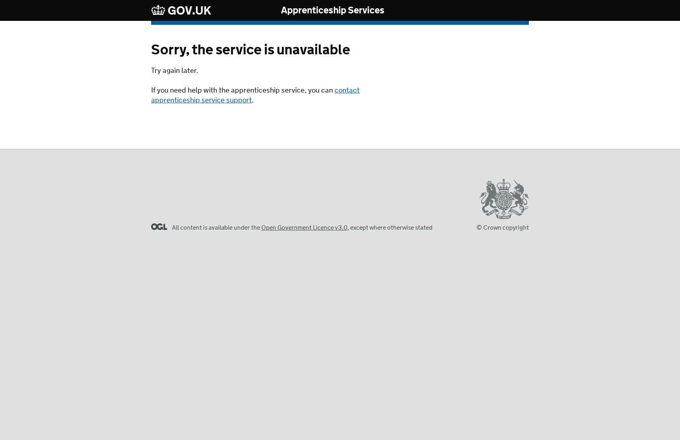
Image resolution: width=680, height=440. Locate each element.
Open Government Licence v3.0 (304, 228)
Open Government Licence (159, 226)
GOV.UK (188, 11)
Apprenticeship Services (332, 10)
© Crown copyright (503, 228)
